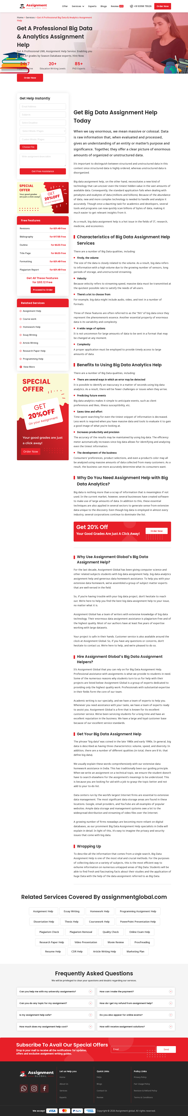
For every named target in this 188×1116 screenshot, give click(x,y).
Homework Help (100, 911)
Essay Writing (72, 911)
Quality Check (111, 932)
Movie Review (116, 942)
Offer (65, 6)
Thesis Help (72, 921)
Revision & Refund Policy (145, 1090)
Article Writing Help (105, 951)
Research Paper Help (52, 942)
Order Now (163, 6)
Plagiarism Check (49, 932)
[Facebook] (44, 1088)
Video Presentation (86, 942)
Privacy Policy (140, 1077)
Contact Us (102, 1090)
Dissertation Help (44, 921)
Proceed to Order (43, 289)
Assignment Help (43, 911)
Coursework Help (99, 921)
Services (76, 6)
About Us (64, 1084)
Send (166, 1049)
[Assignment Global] (37, 1074)
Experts (92, 6)
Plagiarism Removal (81, 932)
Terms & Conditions (143, 1097)
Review (115, 6)
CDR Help (77, 951)
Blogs (104, 6)
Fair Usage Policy (142, 1084)
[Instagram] (34, 1088)
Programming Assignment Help (138, 911)
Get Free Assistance (43, 171)
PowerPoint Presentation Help (138, 921)
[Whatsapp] (24, 1088)
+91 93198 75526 (143, 6)
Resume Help (53, 951)
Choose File (28, 147)
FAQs (99, 1077)
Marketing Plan (135, 951)
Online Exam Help (139, 932)
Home (20, 17)
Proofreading (142, 942)
